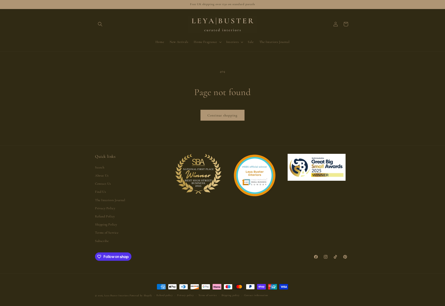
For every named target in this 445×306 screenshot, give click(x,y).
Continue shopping (222, 115)
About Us (102, 175)
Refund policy (164, 295)
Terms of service (207, 295)
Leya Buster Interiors (117, 295)
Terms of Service (107, 233)
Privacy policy (185, 295)
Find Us (100, 192)
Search (100, 167)
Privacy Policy (105, 208)
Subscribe (102, 241)
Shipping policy (230, 295)
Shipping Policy (106, 224)
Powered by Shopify (141, 295)
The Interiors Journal (110, 200)
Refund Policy (105, 216)
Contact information (256, 295)
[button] (100, 24)
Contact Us (103, 184)
